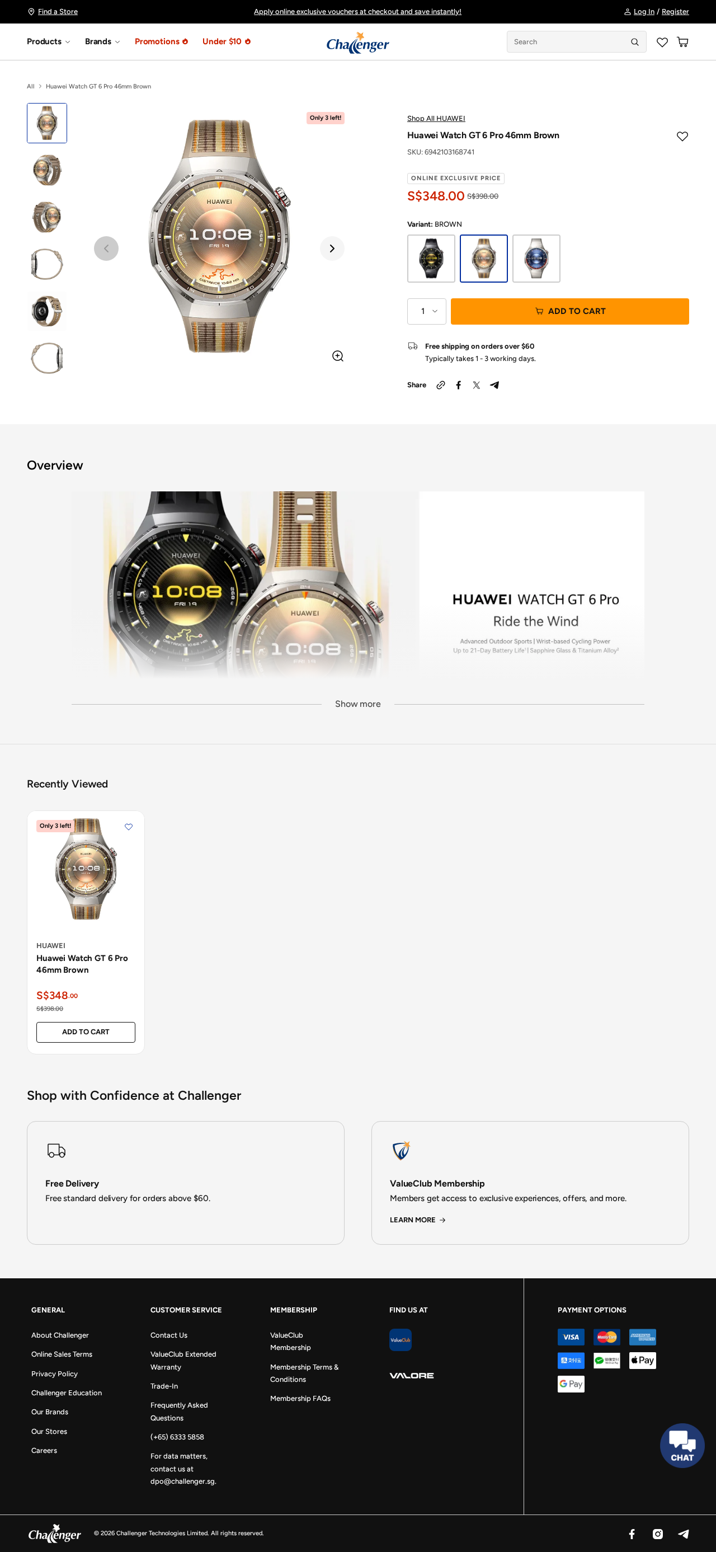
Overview (55, 465)
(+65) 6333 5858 (177, 1437)
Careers (44, 1450)
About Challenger (60, 1335)
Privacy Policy (54, 1374)
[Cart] (682, 42)
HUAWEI (50, 945)
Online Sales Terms (61, 1354)
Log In (644, 11)
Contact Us (168, 1335)
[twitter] (476, 385)
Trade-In (164, 1386)
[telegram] (494, 385)
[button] (106, 248)
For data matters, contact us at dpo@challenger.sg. (183, 1468)
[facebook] (458, 385)
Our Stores (49, 1431)
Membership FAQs (300, 1398)
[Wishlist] (662, 42)
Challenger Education (66, 1393)
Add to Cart (577, 311)
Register (675, 11)
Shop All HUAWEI (436, 118)
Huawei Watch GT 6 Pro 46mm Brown (82, 964)
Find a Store (58, 11)
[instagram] (657, 1533)
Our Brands (49, 1412)
